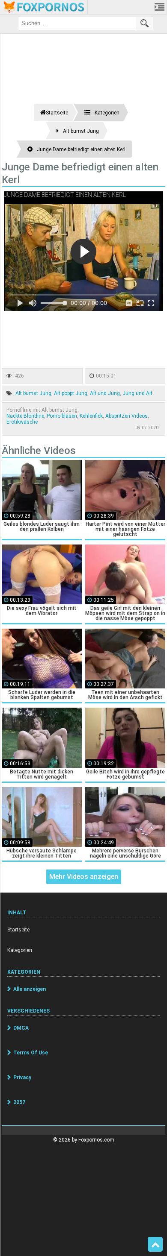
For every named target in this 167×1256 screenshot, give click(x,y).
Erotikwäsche (22, 422)
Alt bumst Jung (33, 393)
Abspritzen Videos (126, 416)
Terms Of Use (30, 1053)
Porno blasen (62, 416)
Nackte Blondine (25, 416)
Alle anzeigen (29, 989)
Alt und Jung (105, 393)
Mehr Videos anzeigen (83, 876)
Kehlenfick (91, 416)
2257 (19, 1102)
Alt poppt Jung (70, 393)
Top (155, 1244)
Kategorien (19, 950)
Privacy (22, 1077)
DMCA (21, 1028)
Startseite (18, 930)
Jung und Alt (137, 393)
